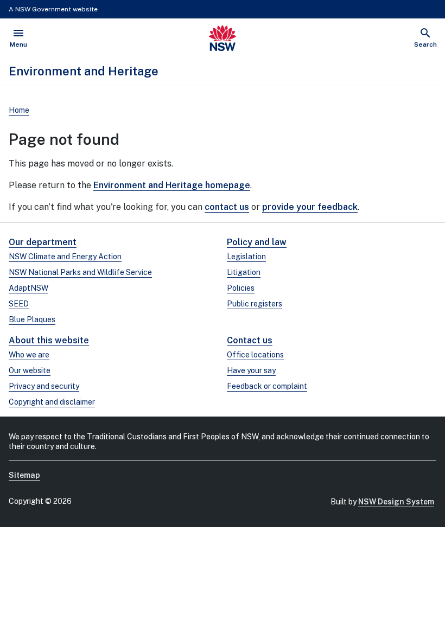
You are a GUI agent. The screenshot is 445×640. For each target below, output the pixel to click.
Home (19, 110)
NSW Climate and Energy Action (65, 256)
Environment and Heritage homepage (171, 185)
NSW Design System (396, 501)
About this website (49, 340)
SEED (19, 303)
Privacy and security (44, 386)
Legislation (246, 256)
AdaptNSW (28, 288)
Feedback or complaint (267, 386)
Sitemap (24, 475)
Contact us (249, 340)
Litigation (243, 272)
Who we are (29, 354)
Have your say (251, 370)
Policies (241, 288)
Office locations (255, 354)
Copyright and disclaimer (52, 402)
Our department (43, 242)
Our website (29, 370)
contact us (227, 207)
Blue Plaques (32, 319)
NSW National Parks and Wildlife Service (80, 272)
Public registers (254, 303)
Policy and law (257, 242)
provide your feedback (310, 207)
